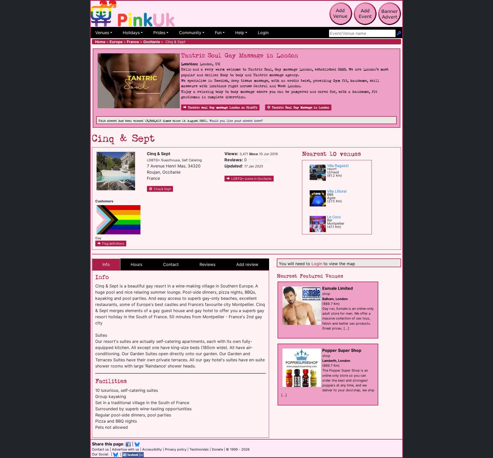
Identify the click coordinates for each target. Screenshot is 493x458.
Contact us (100, 449)
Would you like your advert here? (236, 121)
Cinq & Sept (162, 189)
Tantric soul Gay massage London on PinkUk (222, 107)
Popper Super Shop (341, 350)
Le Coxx (334, 217)
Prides (159, 32)
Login (263, 32)
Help (239, 32)
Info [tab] (106, 264)
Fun (218, 32)
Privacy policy (175, 449)
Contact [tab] (171, 264)
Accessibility (152, 449)
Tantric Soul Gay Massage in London (300, 107)
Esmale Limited (337, 288)
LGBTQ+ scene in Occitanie (251, 179)
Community (190, 32)
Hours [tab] (136, 264)
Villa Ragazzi (337, 165)
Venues (102, 32)
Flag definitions (113, 243)
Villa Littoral (336, 191)
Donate (217, 449)
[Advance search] (399, 33)
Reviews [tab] (207, 264)
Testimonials (199, 449)
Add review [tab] (247, 264)
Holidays (131, 32)
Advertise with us (125, 449)
